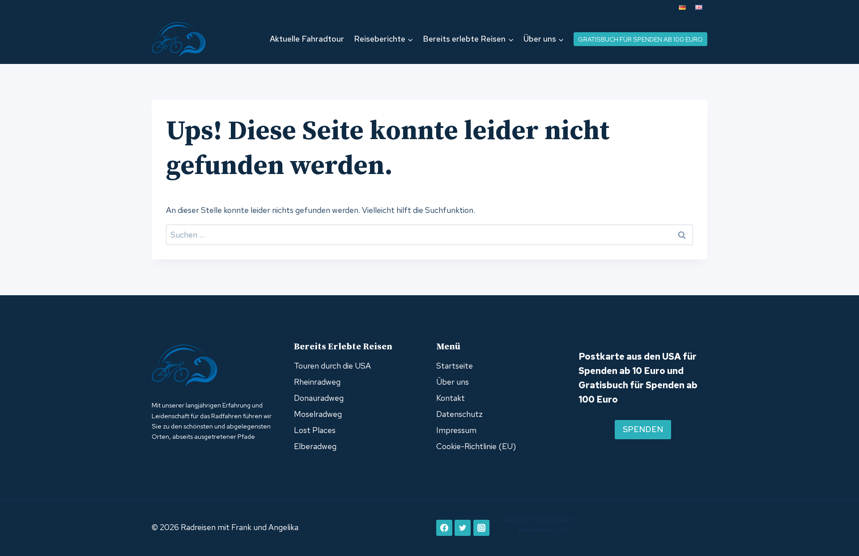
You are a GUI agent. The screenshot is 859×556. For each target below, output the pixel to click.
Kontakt (450, 398)
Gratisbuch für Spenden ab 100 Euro (640, 39)
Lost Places (315, 430)
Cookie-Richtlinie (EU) (476, 446)
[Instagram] (481, 528)
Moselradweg (318, 414)
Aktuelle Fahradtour (307, 39)
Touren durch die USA (332, 366)
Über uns (452, 382)
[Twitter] (463, 528)
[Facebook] (444, 528)
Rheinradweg (317, 382)
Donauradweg (319, 398)
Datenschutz (459, 414)
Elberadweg (315, 446)
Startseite (454, 366)
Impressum (456, 430)
